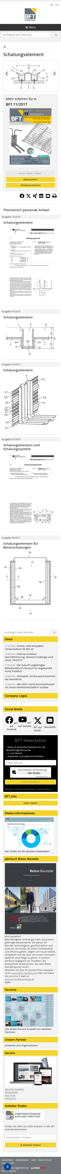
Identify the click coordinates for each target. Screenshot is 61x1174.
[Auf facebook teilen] (22, 197)
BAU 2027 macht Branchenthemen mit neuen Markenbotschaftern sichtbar (30, 686)
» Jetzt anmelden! (30, 782)
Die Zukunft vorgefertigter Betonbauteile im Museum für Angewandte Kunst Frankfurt (28, 668)
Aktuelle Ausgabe (14, 1089)
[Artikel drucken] (54, 196)
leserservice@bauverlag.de (19, 979)
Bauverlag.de (9, 1170)
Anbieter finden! (31, 1144)
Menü (32, 27)
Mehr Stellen (31, 803)
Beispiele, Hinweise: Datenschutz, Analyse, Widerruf (28, 789)
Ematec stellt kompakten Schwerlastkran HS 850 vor (24, 647)
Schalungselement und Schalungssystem (21, 447)
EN (57, 4)
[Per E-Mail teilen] (48, 196)
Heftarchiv (10, 1098)
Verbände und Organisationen (21, 1045)
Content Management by (15, 1167)
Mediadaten (11, 1092)
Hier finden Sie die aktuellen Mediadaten (27, 851)
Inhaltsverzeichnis (31, 185)
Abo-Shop (10, 1095)
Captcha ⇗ (43, 776)
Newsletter (8, 1159)
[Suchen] (56, 34)
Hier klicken (34, 773)
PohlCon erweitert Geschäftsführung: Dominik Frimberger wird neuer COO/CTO (29, 657)
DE (51, 4)
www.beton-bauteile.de (24, 973)
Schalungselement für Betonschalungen (20, 545)
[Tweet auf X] (28, 197)
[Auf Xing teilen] (35, 197)
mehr (8, 982)
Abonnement (30, 179)
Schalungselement (18, 222)
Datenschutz (45, 1159)
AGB (33, 1159)
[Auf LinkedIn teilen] (41, 197)
